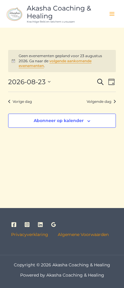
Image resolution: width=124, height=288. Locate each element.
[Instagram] (27, 224)
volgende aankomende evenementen (55, 63)
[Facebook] (14, 224)
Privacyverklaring (34, 234)
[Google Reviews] (53, 224)
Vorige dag (22, 101)
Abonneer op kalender (59, 120)
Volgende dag (99, 101)
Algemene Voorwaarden (83, 234)
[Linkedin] (40, 224)
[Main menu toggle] (112, 14)
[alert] (62, 61)
